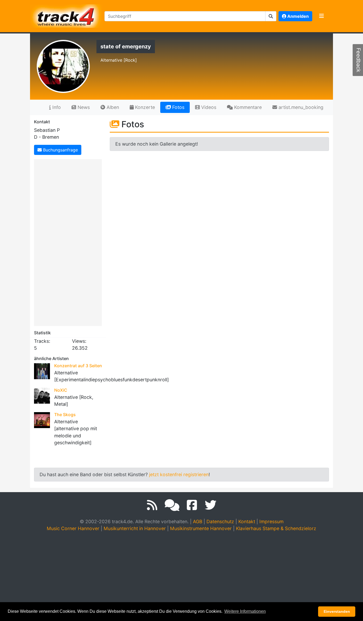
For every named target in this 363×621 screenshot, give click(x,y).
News (83, 107)
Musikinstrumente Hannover (201, 528)
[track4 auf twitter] (210, 505)
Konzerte (144, 107)
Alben (112, 107)
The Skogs (65, 414)
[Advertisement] (69, 241)
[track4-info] (172, 505)
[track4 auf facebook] (192, 505)
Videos (208, 107)
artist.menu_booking (300, 107)
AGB (197, 521)
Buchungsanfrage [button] (60, 150)
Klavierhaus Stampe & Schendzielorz (276, 528)
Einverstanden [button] (337, 611)
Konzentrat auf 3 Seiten (78, 365)
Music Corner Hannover (73, 528)
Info (56, 107)
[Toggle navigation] (321, 16)
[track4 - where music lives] (66, 15)
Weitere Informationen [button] (245, 611)
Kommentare (247, 107)
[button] (270, 16)
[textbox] (184, 16)
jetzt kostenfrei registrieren (179, 474)
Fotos (177, 107)
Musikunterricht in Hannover (135, 528)
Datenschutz (220, 521)
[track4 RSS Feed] (152, 505)
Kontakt (246, 521)
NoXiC (60, 390)
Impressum (271, 521)
